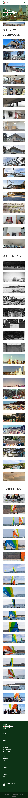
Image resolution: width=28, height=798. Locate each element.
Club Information (7, 745)
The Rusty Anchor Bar (7, 749)
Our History (5, 760)
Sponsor (4, 776)
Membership (5, 747)
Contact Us (5, 781)
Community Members (7, 772)
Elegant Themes (14, 794)
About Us (5, 767)
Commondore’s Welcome (8, 769)
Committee (5, 774)
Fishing (4, 740)
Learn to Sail (5, 762)
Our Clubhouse (6, 758)
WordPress (14, 796)
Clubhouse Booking (6, 751)
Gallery (4, 756)
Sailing (4, 733)
